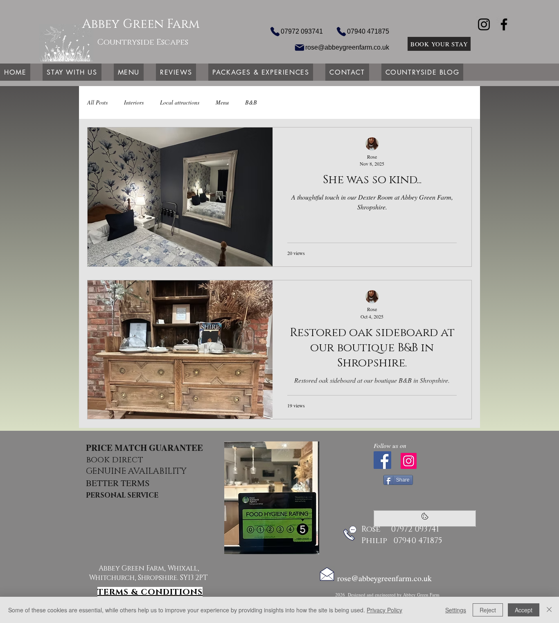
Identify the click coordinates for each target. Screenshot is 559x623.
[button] (72, 72)
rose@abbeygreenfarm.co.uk (384, 578)
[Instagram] (484, 24)
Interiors (134, 102)
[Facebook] (504, 24)
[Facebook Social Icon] (382, 460)
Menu (222, 102)
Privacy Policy (384, 610)
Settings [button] (455, 610)
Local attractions (179, 102)
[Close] (549, 609)
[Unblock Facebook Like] (425, 518)
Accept (523, 610)
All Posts (97, 102)
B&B (251, 102)
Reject (488, 610)
